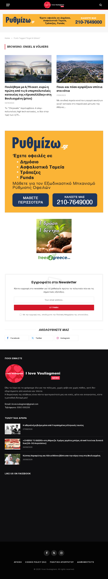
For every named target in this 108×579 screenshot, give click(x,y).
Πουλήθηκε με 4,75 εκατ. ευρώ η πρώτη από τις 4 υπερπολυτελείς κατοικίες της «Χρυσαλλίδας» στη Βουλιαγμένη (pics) (28, 92)
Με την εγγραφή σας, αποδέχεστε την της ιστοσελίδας (55, 315)
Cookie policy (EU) (35, 562)
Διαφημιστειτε (85, 562)
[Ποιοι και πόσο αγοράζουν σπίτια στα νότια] (80, 69)
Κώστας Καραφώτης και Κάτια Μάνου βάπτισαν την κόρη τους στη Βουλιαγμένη (61, 455)
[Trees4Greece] (54, 240)
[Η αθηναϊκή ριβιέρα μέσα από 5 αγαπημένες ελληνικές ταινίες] (12, 429)
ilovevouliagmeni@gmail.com (25, 404)
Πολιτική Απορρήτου (65, 315)
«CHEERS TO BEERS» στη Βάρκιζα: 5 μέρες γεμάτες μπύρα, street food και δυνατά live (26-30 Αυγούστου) (63, 442)
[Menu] (8, 5)
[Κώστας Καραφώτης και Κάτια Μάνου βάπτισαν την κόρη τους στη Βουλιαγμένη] (12, 459)
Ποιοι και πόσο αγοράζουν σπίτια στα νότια (79, 89)
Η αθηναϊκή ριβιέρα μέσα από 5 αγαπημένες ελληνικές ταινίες (53, 425)
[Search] (100, 5)
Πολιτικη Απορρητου (62, 562)
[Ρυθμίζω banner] (54, 20)
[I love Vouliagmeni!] (54, 5)
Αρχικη (18, 562)
